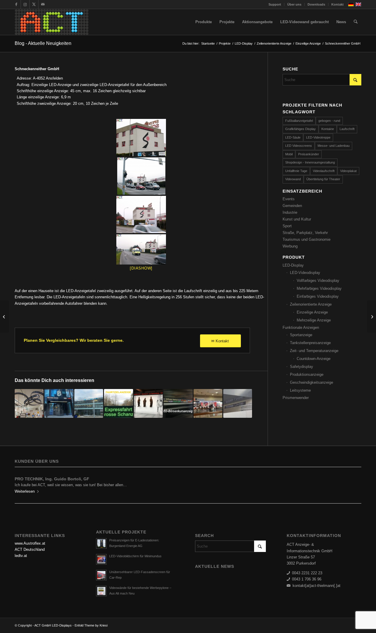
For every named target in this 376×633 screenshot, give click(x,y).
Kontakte (327, 129)
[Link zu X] (34, 4)
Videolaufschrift (324, 171)
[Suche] (355, 22)
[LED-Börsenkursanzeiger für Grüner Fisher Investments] (178, 403)
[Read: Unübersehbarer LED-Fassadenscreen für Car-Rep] (101, 575)
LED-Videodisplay (305, 272)
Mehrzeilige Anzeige (314, 320)
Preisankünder (308, 154)
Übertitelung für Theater (323, 179)
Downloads (316, 4)
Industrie (290, 212)
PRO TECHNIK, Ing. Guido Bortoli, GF (52, 479)
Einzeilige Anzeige (312, 312)
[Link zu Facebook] (16, 4)
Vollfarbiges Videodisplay (318, 280)
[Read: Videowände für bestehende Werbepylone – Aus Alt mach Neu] (101, 591)
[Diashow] (141, 268)
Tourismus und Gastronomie (306, 239)
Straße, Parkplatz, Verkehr (305, 232)
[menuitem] (275, 4)
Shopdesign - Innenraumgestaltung (310, 162)
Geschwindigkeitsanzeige (311, 382)
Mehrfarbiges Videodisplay (319, 288)
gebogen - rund (329, 120)
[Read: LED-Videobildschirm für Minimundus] (101, 559)
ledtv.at (21, 555)
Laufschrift (347, 129)
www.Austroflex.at (30, 543)
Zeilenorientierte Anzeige (311, 304)
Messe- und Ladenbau (334, 145)
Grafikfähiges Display (300, 129)
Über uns (294, 4)
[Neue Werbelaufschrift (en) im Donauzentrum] (208, 403)
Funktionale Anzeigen (301, 327)
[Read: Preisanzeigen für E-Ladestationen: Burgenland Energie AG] (101, 543)
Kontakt (337, 4)
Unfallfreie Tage (296, 171)
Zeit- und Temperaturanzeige (314, 351)
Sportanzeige (301, 335)
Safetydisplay (301, 366)
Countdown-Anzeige (313, 358)
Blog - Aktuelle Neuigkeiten (43, 43)
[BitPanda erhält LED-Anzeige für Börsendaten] (58, 403)
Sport (287, 226)
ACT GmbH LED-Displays (53, 625)
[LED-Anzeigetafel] (141, 137)
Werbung (290, 246)
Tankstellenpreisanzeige (310, 343)
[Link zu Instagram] (25, 4)
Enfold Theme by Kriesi (91, 625)
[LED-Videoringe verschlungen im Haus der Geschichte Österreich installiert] (29, 403)
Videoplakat (348, 171)
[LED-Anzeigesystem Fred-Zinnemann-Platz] (237, 403)
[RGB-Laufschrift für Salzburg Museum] (148, 403)
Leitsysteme (300, 390)
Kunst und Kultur (297, 219)
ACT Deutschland (30, 549)
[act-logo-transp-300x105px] (51, 22)
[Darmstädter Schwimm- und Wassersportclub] (4, 316)
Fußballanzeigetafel (299, 120)
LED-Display (293, 265)
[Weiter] (352, 483)
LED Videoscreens (298, 145)
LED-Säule (293, 137)
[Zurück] (23, 483)
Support (274, 4)
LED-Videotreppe (318, 137)
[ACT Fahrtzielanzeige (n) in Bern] (118, 403)
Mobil (289, 154)
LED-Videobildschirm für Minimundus (135, 556)
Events (289, 199)
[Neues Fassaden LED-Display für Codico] (88, 403)
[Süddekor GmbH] (371, 316)
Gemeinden (292, 205)
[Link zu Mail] (42, 4)
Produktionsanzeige (306, 374)
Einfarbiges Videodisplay (318, 296)
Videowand (293, 179)
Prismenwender (296, 397)
